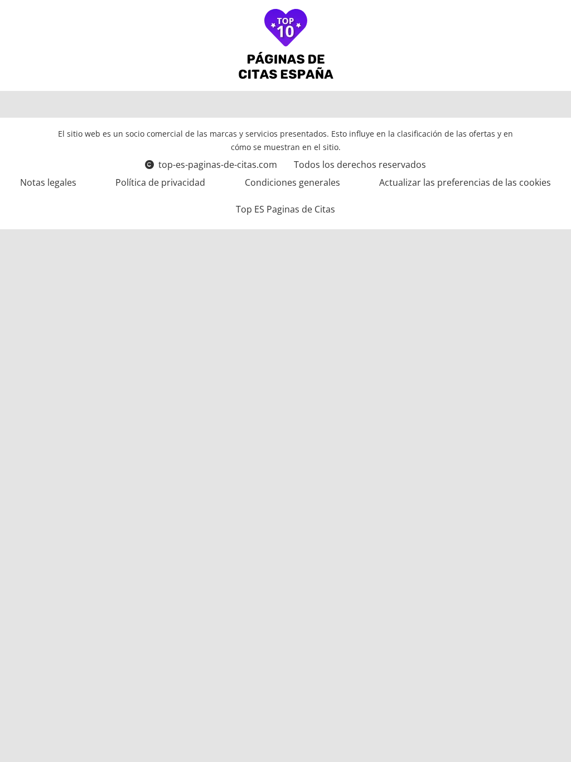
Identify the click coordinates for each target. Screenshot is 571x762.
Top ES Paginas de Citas (285, 209)
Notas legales (48, 182)
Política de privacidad (160, 182)
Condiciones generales (292, 182)
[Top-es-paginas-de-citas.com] (285, 45)
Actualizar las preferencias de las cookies (465, 182)
